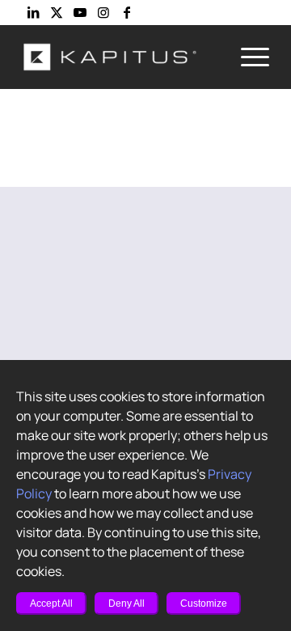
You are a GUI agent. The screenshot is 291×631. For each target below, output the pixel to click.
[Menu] (247, 56)
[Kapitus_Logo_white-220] (121, 56)
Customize (203, 603)
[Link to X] (56, 12)
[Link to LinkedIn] (33, 12)
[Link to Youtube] (80, 12)
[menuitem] (247, 56)
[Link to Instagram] (103, 12)
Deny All (126, 603)
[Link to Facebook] (127, 12)
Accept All (51, 603)
